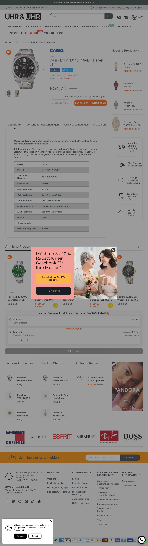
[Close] (50, 520)
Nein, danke (53, 291)
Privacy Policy (20, 530)
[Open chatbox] (142, 540)
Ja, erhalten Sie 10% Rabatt (53, 278)
